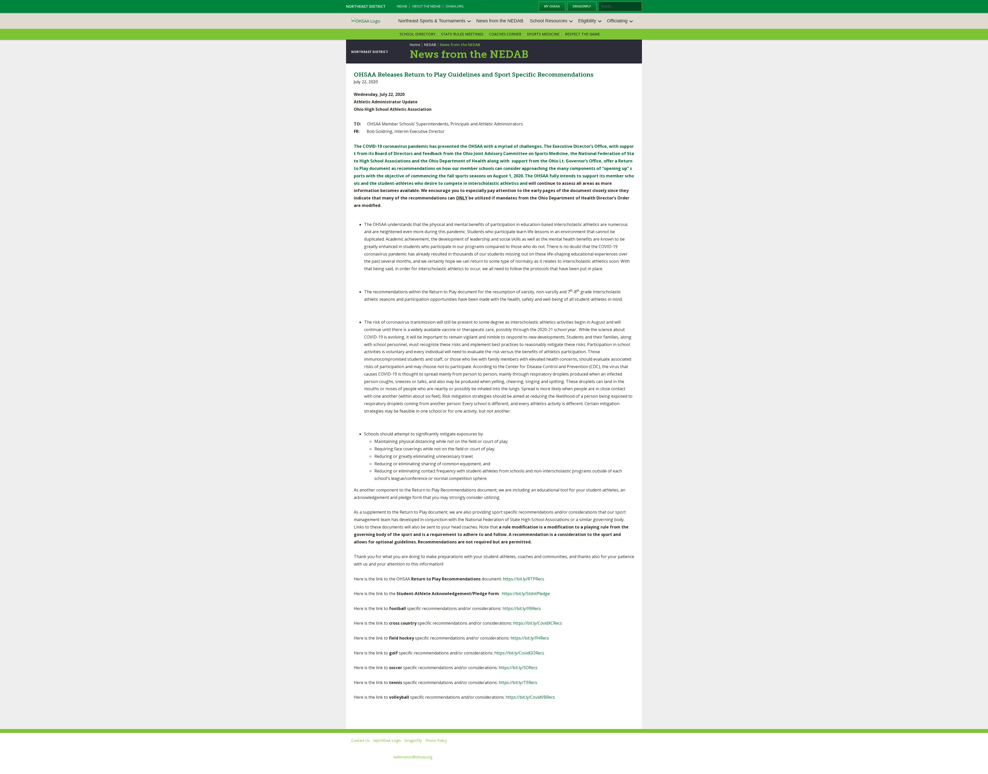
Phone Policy (436, 740)
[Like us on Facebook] (545, 748)
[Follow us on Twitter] (567, 748)
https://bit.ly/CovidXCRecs (537, 623)
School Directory (417, 34)
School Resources (548, 20)
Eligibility (587, 20)
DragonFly (582, 6)
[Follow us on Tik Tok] (637, 748)
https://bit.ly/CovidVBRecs (530, 697)
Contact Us (360, 740)
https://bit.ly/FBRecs (521, 608)
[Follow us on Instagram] (614, 748)
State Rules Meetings (462, 34)
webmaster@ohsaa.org (412, 756)
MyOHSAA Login (387, 740)
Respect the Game (582, 34)
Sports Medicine (543, 34)
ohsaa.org (455, 6)
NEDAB (402, 6)
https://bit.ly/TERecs (518, 682)
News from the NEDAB (499, 20)
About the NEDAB (426, 6)
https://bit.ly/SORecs (518, 667)
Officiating (617, 20)
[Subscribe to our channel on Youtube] (590, 748)
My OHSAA (552, 6)
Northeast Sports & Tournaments (431, 20)
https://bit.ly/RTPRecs (523, 579)
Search (638, 7)
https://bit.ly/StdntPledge (526, 593)
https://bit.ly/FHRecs (529, 638)
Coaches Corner (505, 34)
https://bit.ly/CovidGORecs (519, 653)
